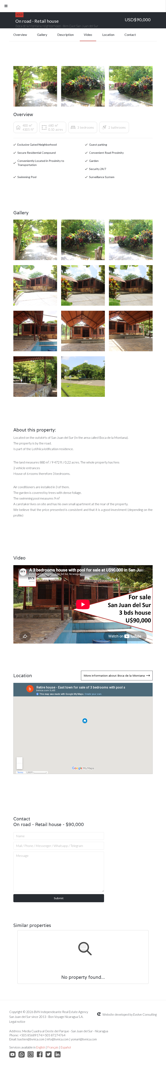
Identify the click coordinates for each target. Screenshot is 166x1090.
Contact (130, 34)
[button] (83, 6)
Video (88, 34)
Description (65, 34)
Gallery (42, 34)
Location (108, 34)
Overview (20, 34)
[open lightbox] (35, 86)
